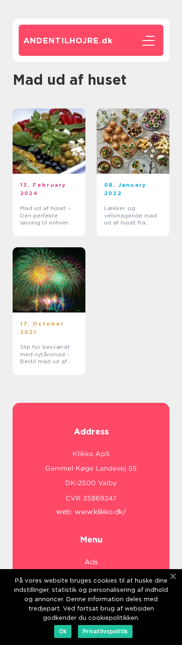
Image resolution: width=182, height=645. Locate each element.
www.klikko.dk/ (100, 512)
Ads (91, 562)
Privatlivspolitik (105, 631)
